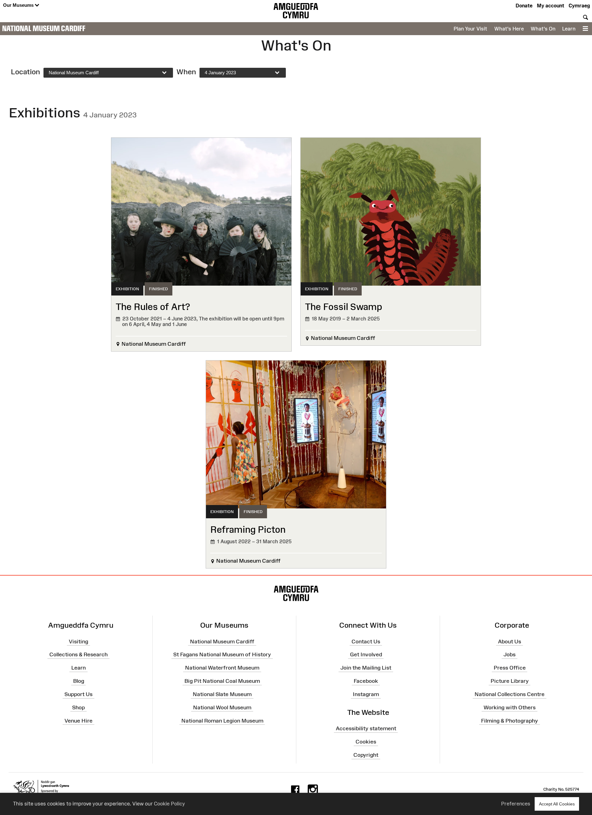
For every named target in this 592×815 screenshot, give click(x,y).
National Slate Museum (222, 694)
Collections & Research (78, 654)
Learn (568, 28)
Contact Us (366, 641)
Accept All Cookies (557, 803)
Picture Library (510, 681)
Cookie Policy (169, 803)
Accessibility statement (366, 728)
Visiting (78, 641)
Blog (78, 681)
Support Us (78, 694)
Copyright (365, 755)
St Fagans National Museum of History (222, 654)
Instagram (366, 694)
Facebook (366, 681)
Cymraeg (579, 5)
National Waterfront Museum (222, 668)
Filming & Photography (509, 720)
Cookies (366, 742)
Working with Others (509, 707)
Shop (78, 707)
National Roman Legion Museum (222, 720)
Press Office (510, 668)
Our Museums (19, 5)
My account (550, 5)
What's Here (509, 28)
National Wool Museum (222, 707)
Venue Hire (78, 720)
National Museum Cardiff (43, 28)
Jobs (510, 654)
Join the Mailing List (365, 668)
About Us (509, 641)
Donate (524, 5)
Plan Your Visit (470, 28)
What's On (543, 28)
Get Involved (366, 654)
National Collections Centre (510, 694)
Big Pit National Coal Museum (222, 681)
